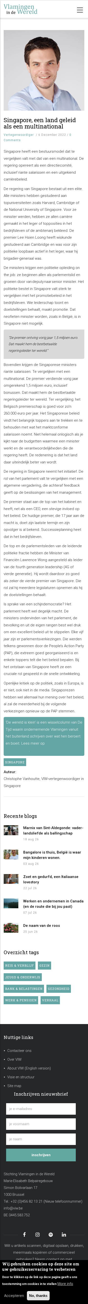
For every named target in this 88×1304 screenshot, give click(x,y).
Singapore (15, 762)
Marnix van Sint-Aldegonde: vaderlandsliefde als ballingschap (53, 830)
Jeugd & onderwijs (22, 977)
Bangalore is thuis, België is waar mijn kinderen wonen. (52, 855)
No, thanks (38, 1295)
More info (65, 1284)
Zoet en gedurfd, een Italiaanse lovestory (50, 879)
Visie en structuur (20, 1077)
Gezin (44, 965)
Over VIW (14, 1060)
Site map (14, 1086)
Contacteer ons (19, 1051)
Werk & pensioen (21, 1000)
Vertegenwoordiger (19, 135)
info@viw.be (13, 1208)
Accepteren (14, 1295)
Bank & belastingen (24, 989)
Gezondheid (58, 989)
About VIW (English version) (29, 1068)
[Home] (28, 9)
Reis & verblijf (19, 965)
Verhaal (50, 1000)
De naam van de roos (41, 925)
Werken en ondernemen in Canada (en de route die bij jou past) (53, 904)
